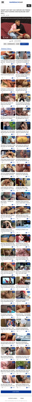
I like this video (10, 41)
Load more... (16, 391)
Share (17, 43)
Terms (22, 398)
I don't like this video (12, 41)
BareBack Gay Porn (14, 400)
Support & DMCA (12, 398)
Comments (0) (24, 43)
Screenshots (11, 43)
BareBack (16, 2)
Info (5, 43)
